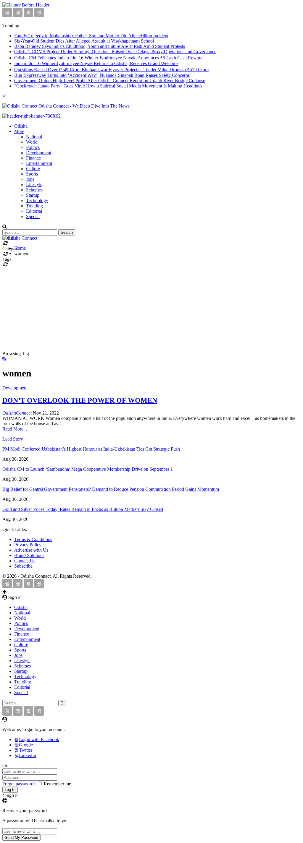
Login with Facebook (39, 739)
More (19, 131)
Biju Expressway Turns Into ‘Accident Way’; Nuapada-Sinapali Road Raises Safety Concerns (102, 75)
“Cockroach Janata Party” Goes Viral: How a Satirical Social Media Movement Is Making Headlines (108, 85)
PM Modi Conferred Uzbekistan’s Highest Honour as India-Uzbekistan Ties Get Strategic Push (91, 448)
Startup (32, 195)
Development (38, 152)
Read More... (14, 428)
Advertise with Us (31, 550)
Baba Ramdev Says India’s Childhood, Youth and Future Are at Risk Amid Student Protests (99, 46)
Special (33, 216)
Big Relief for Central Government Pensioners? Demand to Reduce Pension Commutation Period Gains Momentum (110, 489)
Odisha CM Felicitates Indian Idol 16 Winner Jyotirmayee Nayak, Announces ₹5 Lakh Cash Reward (108, 57)
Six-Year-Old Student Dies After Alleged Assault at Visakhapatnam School (84, 40)
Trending (34, 205)
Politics (33, 147)
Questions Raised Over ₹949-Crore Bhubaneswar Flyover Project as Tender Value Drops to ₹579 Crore (111, 69)
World (32, 141)
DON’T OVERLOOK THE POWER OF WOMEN (79, 400)
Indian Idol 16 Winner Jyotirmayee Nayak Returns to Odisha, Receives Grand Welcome (96, 63)
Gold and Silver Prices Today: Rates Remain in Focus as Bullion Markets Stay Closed (82, 509)
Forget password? (19, 783)
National (34, 136)
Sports (32, 173)
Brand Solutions (29, 555)
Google (26, 744)
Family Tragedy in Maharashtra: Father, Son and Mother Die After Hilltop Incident (91, 35)
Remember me (57, 783)
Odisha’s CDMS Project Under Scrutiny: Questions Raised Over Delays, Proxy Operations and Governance (115, 51)
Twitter (25, 750)
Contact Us (24, 560)
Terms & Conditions (33, 539)
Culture (33, 168)
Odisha (21, 126)
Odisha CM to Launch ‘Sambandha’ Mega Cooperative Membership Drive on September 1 (87, 469)
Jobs (30, 179)
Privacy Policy (27, 544)
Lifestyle (34, 184)
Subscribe (23, 566)
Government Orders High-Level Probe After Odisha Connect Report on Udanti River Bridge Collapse (109, 80)
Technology (37, 200)
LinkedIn (27, 755)
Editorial (34, 211)
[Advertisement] (151, 302)
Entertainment (39, 163)
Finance (33, 157)
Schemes (34, 189)
